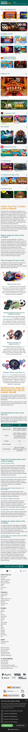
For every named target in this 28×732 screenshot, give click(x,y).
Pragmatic (3, 630)
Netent (2, 627)
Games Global (4, 616)
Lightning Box (3, 624)
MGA (2, 625)
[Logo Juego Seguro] (14, 687)
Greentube (3, 617)
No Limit (2, 628)
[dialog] (14, 715)
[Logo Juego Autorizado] (11, 696)
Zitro (2, 636)
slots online (6, 286)
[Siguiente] (26, 74)
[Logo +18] (23, 695)
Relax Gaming (4, 635)
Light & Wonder (4, 622)
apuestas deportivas (7, 318)
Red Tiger (3, 633)
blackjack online (7, 374)
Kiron (2, 621)
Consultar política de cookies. (7, 708)
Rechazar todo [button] (20, 725)
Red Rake (3, 631)
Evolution (3, 614)
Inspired (2, 619)
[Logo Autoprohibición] (22, 691)
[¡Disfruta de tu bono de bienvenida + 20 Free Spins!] (14, 27)
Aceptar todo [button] (7, 725)
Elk (1, 613)
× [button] (26, 700)
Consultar (19, 444)
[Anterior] (24, 74)
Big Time (2, 611)
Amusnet (2, 610)
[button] (14, 729)
